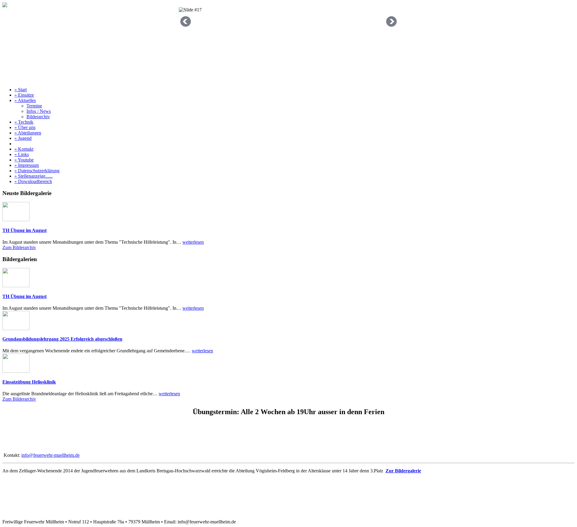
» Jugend (23, 138)
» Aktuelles (25, 100)
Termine (34, 105)
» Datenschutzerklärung (37, 170)
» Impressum (26, 165)
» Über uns (24, 127)
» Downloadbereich (33, 181)
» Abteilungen (27, 132)
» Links (21, 154)
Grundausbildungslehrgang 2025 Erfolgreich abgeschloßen (62, 339)
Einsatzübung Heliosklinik (29, 381)
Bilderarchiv (38, 116)
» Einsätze (24, 95)
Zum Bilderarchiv (19, 247)
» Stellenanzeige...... (33, 176)
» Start (20, 89)
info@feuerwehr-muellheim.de (50, 455)
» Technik (23, 122)
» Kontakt (23, 149)
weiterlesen (193, 242)
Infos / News (38, 111)
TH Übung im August (24, 230)
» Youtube (24, 159)
